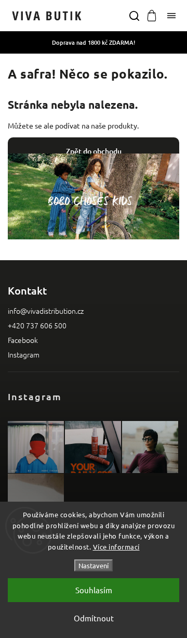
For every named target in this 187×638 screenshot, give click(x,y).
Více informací (116, 546)
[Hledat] (134, 15)
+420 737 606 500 (37, 325)
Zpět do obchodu (94, 151)
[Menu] (171, 15)
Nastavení (93, 565)
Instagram (23, 354)
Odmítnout (94, 618)
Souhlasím (93, 590)
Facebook (23, 340)
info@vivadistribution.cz (46, 310)
